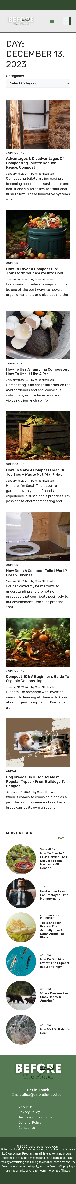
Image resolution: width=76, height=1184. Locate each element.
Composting (15, 152)
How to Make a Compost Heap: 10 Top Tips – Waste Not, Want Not (36, 472)
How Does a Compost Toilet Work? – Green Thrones (38, 573)
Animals (12, 771)
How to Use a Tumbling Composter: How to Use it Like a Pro (37, 371)
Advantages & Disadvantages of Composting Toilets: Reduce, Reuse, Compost (35, 163)
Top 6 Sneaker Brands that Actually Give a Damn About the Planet (52, 930)
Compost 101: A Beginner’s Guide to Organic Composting (37, 678)
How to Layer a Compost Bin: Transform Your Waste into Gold (34, 271)
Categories (15, 76)
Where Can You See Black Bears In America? (54, 997)
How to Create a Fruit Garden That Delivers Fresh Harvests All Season (53, 861)
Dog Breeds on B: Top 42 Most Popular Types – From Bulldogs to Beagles (36, 781)
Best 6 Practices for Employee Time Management (54, 894)
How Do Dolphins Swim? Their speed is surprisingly (54, 963)
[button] (52, 21)
